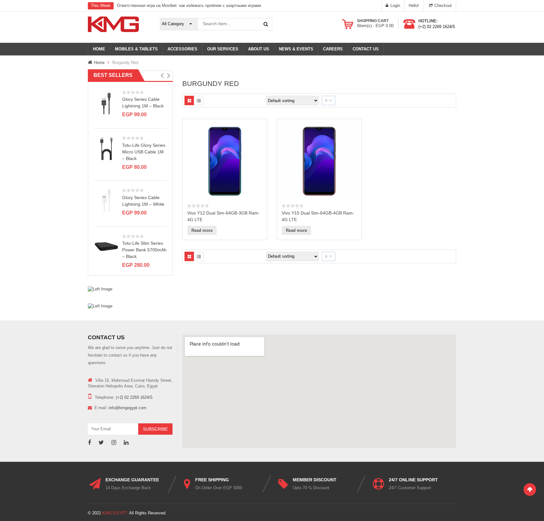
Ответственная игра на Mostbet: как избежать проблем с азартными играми (189, 5)
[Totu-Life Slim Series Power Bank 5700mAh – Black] (106, 246)
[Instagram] (113, 442)
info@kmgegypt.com (127, 407)
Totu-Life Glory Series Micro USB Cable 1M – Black (143, 152)
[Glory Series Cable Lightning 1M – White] (106, 200)
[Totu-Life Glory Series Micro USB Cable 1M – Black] (106, 148)
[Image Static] (100, 289)
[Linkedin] (126, 442)
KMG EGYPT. (115, 513)
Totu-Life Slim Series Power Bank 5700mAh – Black (144, 250)
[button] (162, 75)
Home (99, 62)
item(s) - (375, 25)
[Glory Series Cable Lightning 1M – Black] (106, 102)
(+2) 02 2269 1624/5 (436, 26)
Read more (201, 230)
